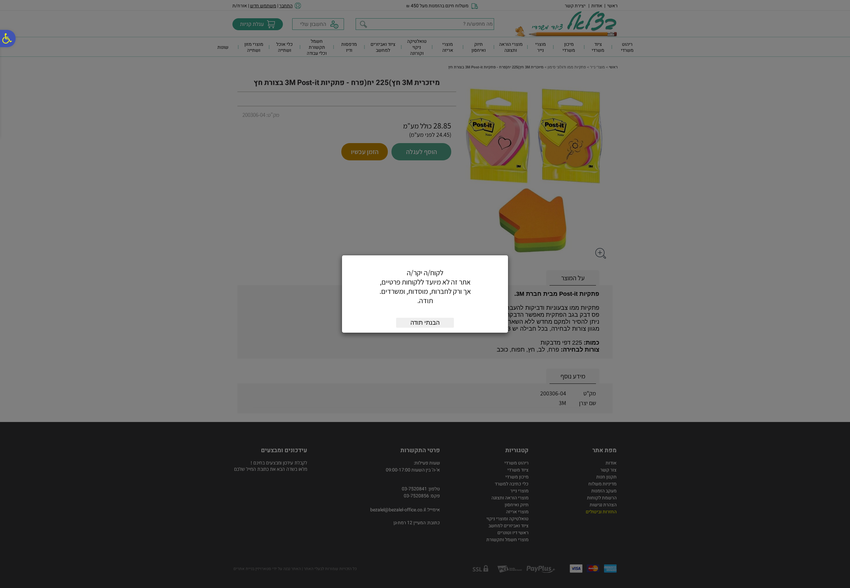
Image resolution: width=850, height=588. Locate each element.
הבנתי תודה (425, 322)
